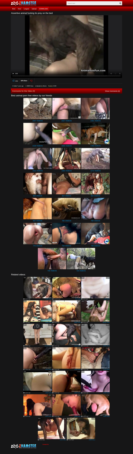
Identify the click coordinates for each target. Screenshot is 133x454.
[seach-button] (120, 3)
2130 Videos (37, 146)
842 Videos (95, 196)
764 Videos (66, 246)
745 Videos (52, 271)
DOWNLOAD (43, 9)
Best (13, 9)
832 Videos (37, 221)
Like (16, 81)
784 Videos (66, 221)
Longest (26, 9)
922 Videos (66, 196)
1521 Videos (37, 171)
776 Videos (37, 246)
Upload (34, 9)
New (19, 9)
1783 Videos (95, 146)
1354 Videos (66, 171)
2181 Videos (95, 121)
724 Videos (81, 271)
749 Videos (95, 246)
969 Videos (37, 196)
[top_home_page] (24, 3)
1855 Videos (66, 146)
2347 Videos (37, 121)
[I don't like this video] (32, 80)
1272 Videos (95, 171)
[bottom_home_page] (27, 446)
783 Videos (95, 221)
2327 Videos (66, 121)
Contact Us (46, 444)
